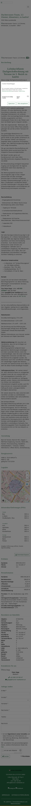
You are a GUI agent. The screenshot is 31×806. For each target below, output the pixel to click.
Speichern (11, 103)
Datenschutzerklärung (7, 91)
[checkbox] (28, 96)
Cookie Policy (22, 91)
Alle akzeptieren (23, 103)
